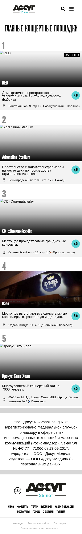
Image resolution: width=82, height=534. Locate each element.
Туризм (61, 511)
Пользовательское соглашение (39, 528)
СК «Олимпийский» (17, 231)
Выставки (46, 506)
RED (5, 82)
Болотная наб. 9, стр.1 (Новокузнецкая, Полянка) (44, 106)
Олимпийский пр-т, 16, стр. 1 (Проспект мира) (41, 252)
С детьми (48, 511)
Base (5, 303)
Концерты (22, 506)
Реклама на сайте (38, 523)
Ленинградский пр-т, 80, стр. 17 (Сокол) (36, 180)
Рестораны (23, 511)
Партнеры (59, 523)
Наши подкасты (64, 506)
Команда (18, 523)
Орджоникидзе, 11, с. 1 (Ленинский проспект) (40, 325)
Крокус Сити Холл (16, 376)
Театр (34, 506)
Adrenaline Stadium (16, 157)
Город (36, 511)
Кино (11, 506)
